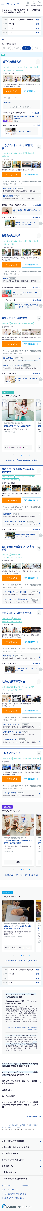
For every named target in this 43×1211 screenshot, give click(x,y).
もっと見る (35, 113)
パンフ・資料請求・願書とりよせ (14, 1194)
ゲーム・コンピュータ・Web (11, 1127)
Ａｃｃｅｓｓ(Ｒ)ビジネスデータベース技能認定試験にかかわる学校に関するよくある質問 (20, 1104)
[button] (41, 223)
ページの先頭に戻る (35, 1116)
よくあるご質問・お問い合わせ (13, 1198)
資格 (26, 48)
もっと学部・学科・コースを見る (20, 107)
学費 (36, 48)
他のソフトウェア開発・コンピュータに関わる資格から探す (20, 1082)
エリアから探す (8, 1096)
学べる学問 (16, 48)
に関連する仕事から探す (20, 1065)
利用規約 (25, 1186)
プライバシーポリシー (10, 1190)
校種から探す (7, 1090)
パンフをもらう (12, 91)
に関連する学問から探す (20, 1073)
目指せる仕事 (6, 48)
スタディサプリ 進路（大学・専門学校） (14, 1125)
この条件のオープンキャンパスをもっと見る (21, 460)
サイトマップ (6, 1186)
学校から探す (33, 1125)
